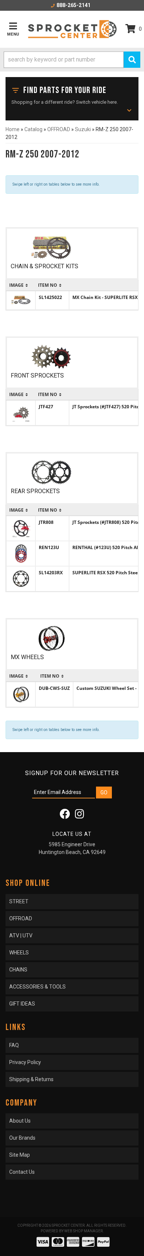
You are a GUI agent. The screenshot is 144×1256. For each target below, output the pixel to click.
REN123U (49, 547)
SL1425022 (50, 297)
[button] (72, 59)
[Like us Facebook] (65, 816)
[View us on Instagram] (79, 816)
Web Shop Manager (83, 1231)
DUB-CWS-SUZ (54, 688)
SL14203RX (51, 572)
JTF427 (46, 406)
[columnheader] (20, 285)
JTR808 (46, 522)
